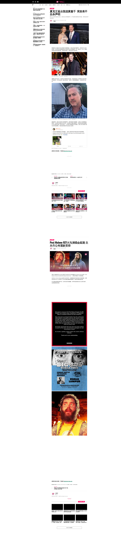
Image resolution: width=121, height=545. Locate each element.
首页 (40, 4)
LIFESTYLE (54, 4)
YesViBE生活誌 (68, 4)
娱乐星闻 (46, 4)
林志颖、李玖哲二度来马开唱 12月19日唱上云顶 (39, 22)
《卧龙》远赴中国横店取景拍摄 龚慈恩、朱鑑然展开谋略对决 (39, 33)
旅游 (38, 16)
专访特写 (58, 4)
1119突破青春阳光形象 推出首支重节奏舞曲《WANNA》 (39, 37)
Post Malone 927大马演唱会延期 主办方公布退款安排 (39, 14)
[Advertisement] (69, 163)
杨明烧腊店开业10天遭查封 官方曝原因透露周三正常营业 (39, 41)
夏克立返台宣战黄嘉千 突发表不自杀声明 (39, 9)
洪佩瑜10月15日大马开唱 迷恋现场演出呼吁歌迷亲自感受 (39, 30)
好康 (61, 4)
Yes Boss (69, 484)
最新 (42, 4)
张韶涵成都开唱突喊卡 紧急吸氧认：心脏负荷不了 (39, 45)
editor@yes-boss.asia (68, 151)
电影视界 (50, 4)
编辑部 (55, 21)
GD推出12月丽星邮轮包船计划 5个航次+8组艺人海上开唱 (39, 18)
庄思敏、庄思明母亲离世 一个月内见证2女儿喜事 (39, 26)
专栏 (64, 4)
